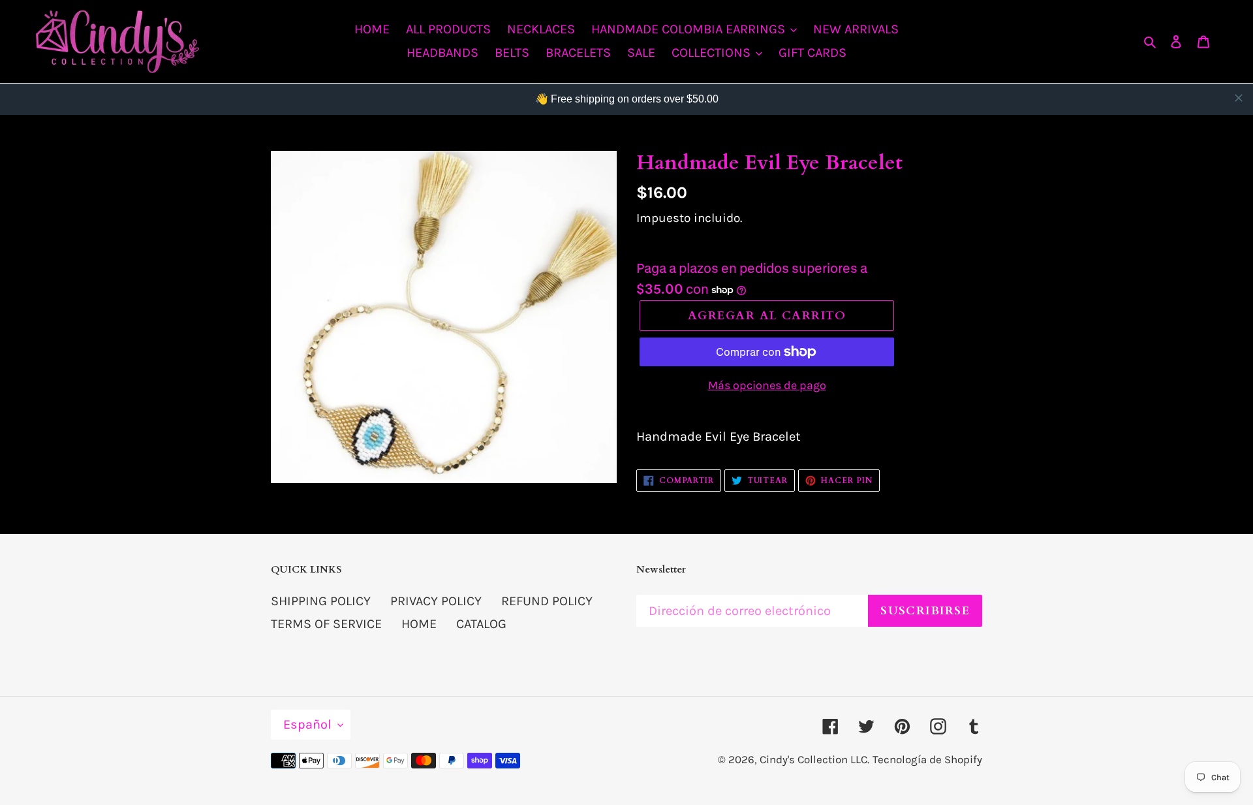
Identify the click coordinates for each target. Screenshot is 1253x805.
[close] (1238, 98)
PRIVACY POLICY (436, 600)
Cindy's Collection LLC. (814, 759)
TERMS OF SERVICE (326, 623)
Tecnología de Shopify (927, 759)
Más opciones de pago (767, 385)
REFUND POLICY (547, 600)
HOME (419, 623)
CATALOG (481, 623)
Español (307, 724)
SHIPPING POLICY (321, 600)
